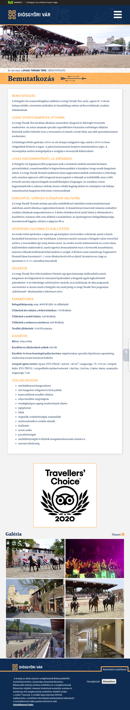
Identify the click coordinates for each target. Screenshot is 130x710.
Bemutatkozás (56, 70)
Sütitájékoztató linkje (23, 704)
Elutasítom (109, 681)
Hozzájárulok (93, 681)
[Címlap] (30, 14)
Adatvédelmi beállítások (115, 669)
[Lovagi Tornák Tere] (35, 558)
